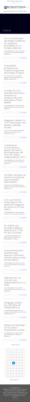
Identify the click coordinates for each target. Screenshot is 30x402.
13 (8, 355)
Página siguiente (14, 379)
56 (10, 373)
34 (16, 363)
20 (10, 357)
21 (13, 357)
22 (16, 357)
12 (22, 352)
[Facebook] (12, 3)
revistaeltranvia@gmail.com (16, 1)
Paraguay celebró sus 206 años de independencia (13, 305)
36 (22, 363)
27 (13, 360)
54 (22, 371)
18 (22, 355)
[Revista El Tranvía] (15, 7)
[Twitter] (14, 3)
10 (16, 352)
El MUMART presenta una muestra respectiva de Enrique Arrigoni (14, 69)
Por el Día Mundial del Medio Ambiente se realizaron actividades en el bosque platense (14, 43)
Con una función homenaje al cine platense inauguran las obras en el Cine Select (14, 204)
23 (19, 357)
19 (8, 357)
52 (16, 371)
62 (10, 376)
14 (10, 355)
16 (16, 355)
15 (13, 355)
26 (10, 360)
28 (16, 360)
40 (16, 365)
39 (13, 365)
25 (8, 360)
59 (19, 373)
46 (16, 368)
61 (8, 376)
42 (22, 365)
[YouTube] (16, 3)
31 (8, 363)
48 (22, 368)
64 (16, 376)
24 (22, 357)
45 (13, 368)
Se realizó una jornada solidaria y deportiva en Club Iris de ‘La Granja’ (13, 229)
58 (16, 373)
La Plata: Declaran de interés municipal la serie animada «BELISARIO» (15, 178)
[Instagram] (18, 3)
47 (19, 368)
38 (10, 365)
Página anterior (16, 344)
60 (22, 373)
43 (8, 368)
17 (19, 355)
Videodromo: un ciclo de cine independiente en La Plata (15, 281)
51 (13, 371)
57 (13, 373)
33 (13, 363)
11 (19, 352)
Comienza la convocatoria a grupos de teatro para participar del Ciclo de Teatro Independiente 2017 (14, 151)
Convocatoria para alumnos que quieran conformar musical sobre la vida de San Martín (15, 255)
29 (19, 360)
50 (10, 371)
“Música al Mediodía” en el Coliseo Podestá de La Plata (14, 327)
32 (10, 363)
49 (8, 371)
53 (19, 371)
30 (22, 360)
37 (8, 365)
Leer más (24, 58)
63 (13, 376)
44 (10, 368)
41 (19, 365)
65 (19, 376)
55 (8, 373)
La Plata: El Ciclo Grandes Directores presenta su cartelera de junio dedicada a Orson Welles (14, 96)
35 (19, 363)
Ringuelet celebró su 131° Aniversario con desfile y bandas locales (15, 124)
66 (22, 376)
